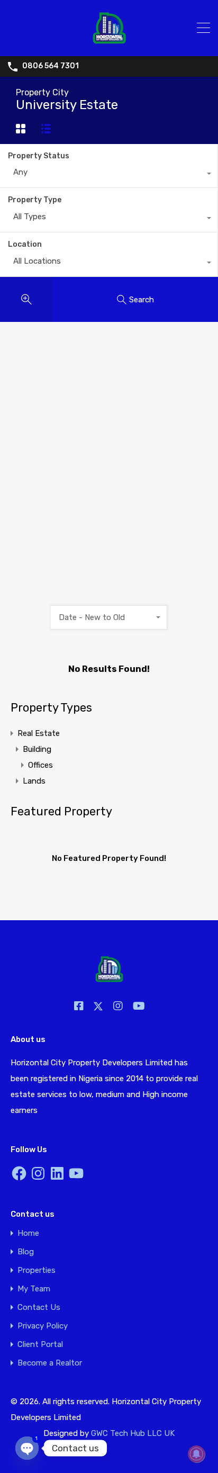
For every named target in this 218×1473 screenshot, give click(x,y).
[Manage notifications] (196, 1453)
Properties (36, 1270)
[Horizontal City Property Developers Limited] (109, 43)
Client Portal (40, 1345)
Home (28, 1233)
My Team (33, 1289)
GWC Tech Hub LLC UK (133, 1433)
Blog (25, 1252)
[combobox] (108, 174)
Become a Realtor (49, 1363)
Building (37, 749)
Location (25, 244)
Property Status (38, 155)
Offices (40, 765)
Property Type (34, 199)
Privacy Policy (42, 1326)
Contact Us (38, 1308)
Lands (34, 781)
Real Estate (38, 733)
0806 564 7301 (50, 66)
